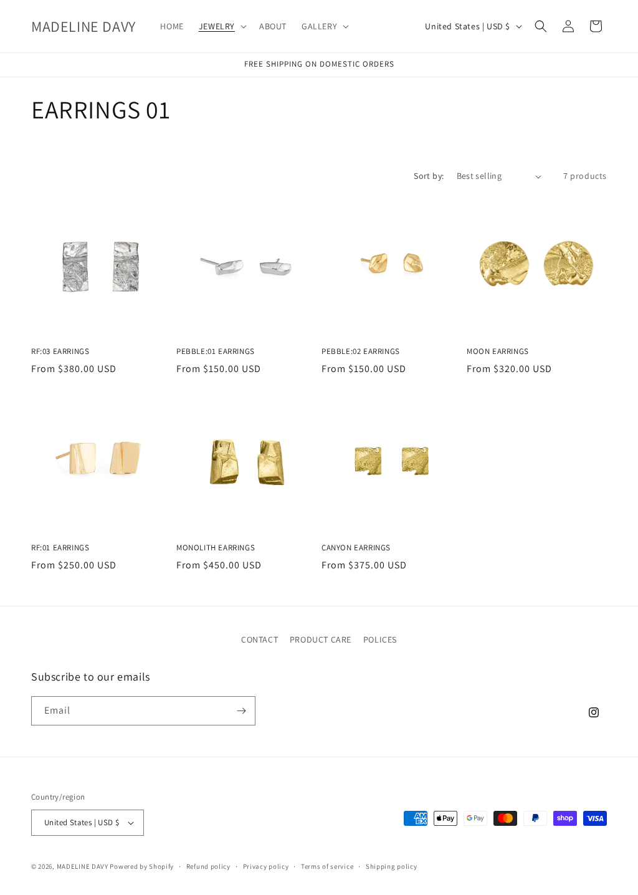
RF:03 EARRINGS (60, 352)
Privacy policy (266, 866)
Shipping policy (391, 866)
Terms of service (327, 866)
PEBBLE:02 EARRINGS (360, 352)
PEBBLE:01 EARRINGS (215, 352)
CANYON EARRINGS (356, 548)
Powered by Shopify (142, 866)
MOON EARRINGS (498, 352)
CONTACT (259, 639)
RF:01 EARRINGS (60, 548)
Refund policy (208, 866)
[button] (221, 26)
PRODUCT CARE (320, 639)
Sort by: (429, 175)
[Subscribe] (241, 710)
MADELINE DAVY (82, 866)
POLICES (380, 639)
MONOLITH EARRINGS (215, 548)
